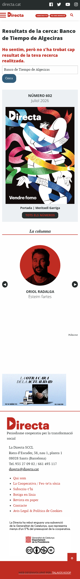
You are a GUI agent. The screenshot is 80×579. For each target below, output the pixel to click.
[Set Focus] (72, 15)
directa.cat (11, 4)
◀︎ (5, 284)
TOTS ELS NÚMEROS (40, 215)
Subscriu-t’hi (23, 489)
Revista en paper (25, 500)
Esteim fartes (40, 296)
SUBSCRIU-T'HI (42, 16)
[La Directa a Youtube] (67, 4)
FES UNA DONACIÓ (58, 16)
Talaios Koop (45, 572)
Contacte (20, 506)
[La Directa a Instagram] (76, 4)
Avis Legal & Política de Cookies (37, 511)
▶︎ (76, 284)
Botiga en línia (24, 495)
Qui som (19, 478)
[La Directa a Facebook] (51, 4)
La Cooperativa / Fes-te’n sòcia (36, 484)
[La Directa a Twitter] (59, 4)
